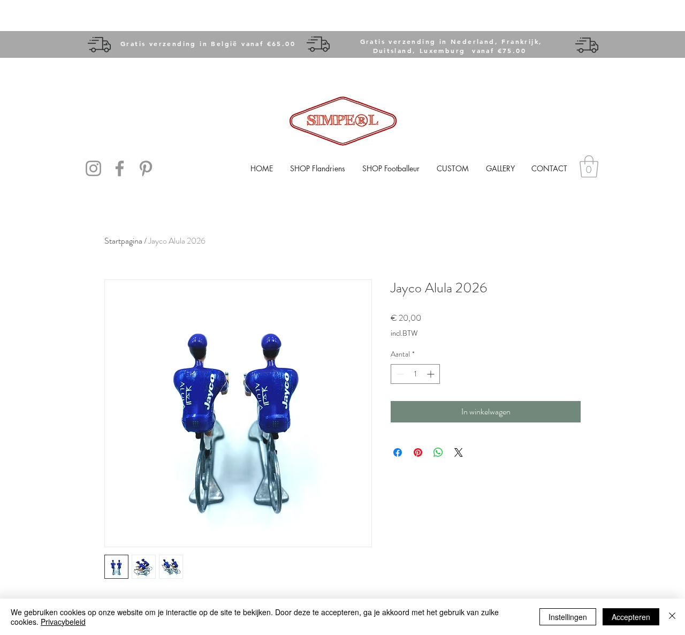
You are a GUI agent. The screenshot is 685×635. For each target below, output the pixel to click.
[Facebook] (119, 168)
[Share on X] (458, 452)
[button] (589, 166)
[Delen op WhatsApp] (438, 452)
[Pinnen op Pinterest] (418, 452)
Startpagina (123, 241)
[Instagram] (93, 168)
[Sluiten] (672, 616)
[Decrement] (399, 374)
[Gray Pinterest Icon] (145, 168)
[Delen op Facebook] (397, 452)
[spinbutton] (415, 374)
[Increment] (431, 374)
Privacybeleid (63, 621)
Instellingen (568, 616)
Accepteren (631, 616)
